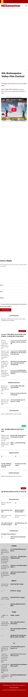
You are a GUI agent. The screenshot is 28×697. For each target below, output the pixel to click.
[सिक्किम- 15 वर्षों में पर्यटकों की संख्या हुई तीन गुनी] (5, 445)
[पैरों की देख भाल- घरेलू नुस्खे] (5, 593)
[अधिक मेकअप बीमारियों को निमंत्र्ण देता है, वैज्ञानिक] (21, 505)
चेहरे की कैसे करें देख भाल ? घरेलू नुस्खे (17, 597)
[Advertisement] (14, 24)
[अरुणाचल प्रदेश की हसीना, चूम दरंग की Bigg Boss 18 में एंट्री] (5, 402)
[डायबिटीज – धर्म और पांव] (5, 617)
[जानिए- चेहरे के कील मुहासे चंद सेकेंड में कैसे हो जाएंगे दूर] (5, 631)
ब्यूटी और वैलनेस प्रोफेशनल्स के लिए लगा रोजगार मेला (13, 491)
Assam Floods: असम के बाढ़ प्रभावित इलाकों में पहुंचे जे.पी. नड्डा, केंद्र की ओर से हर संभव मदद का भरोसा (18, 352)
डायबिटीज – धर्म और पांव (14, 615)
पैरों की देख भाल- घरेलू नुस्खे (15, 590)
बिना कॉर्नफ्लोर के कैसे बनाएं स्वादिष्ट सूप (8, 534)
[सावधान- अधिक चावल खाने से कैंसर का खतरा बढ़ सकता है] (5, 624)
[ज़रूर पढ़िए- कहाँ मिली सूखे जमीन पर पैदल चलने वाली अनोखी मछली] (7, 458)
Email (1, 291)
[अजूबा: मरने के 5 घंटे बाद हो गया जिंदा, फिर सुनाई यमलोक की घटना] (5, 574)
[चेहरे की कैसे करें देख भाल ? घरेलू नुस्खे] (21, 518)
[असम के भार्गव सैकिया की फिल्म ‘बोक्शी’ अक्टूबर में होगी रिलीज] (5, 388)
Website (2, 297)
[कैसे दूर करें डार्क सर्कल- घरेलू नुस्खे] (7, 505)
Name (2, 285)
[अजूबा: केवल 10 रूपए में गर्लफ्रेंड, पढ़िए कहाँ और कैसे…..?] (5, 567)
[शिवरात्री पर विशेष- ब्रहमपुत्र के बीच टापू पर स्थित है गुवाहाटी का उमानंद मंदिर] (5, 438)
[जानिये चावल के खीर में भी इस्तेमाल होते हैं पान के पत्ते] (5, 539)
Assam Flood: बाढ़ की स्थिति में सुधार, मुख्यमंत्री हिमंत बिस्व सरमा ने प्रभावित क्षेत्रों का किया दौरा (19, 372)
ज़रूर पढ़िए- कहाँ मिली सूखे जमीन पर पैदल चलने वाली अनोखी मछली (6, 465)
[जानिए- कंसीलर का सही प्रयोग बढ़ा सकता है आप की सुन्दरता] (7, 518)
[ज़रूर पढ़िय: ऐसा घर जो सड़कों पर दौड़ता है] (21, 458)
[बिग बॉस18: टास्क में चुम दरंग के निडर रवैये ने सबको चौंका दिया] (5, 395)
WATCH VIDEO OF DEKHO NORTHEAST (14, 97)
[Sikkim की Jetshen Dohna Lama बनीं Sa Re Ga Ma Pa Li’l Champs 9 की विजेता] (5, 658)
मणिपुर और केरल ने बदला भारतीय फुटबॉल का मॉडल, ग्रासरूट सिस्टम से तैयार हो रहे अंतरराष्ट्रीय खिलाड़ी (19, 363)
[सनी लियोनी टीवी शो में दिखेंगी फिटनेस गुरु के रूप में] (5, 677)
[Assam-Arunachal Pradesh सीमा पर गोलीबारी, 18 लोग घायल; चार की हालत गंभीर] (5, 344)
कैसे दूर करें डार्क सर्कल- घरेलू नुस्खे (16, 584)
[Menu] (26, 6)
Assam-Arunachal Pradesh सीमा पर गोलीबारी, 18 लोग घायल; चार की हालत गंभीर (18, 342)
